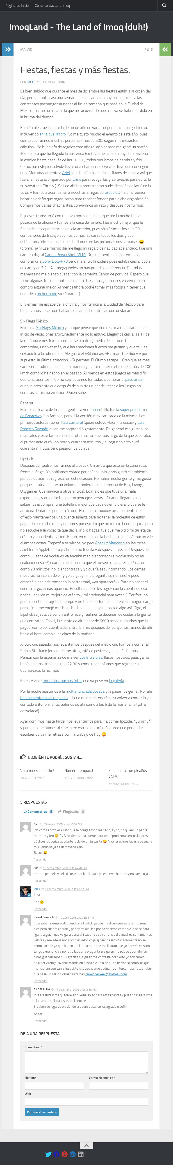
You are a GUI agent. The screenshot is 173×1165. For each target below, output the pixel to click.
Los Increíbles (91, 657)
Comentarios (39, 811)
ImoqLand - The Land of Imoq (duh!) (78, 27)
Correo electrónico (102, 1078)
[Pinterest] (64, 1154)
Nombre (31, 1078)
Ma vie (26, 49)
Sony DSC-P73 (55, 261)
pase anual (134, 379)
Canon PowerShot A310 (65, 254)
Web (28, 1094)
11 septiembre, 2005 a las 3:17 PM (67, 889)
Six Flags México (50, 327)
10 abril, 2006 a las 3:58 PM (76, 917)
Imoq (30, 82)
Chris (77, 179)
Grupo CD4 (114, 192)
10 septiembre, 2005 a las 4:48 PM (65, 868)
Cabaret (95, 409)
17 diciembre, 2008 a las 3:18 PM (76, 989)
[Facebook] (56, 1154)
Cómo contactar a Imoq (52, 5)
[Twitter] (48, 1154)
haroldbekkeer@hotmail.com (106, 974)
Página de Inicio (17, 5)
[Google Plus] (73, 1154)
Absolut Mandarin (110, 543)
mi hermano (47, 293)
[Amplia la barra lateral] (8, 49)
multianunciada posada (85, 691)
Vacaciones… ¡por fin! (37, 770)
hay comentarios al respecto (44, 697)
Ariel (66, 172)
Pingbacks (73, 811)
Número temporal (78, 770)
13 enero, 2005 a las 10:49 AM (63, 824)
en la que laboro (52, 134)
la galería (116, 680)
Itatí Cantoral (72, 422)
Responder (41, 859)
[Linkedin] (81, 1154)
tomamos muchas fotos (62, 680)
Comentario (33, 1047)
